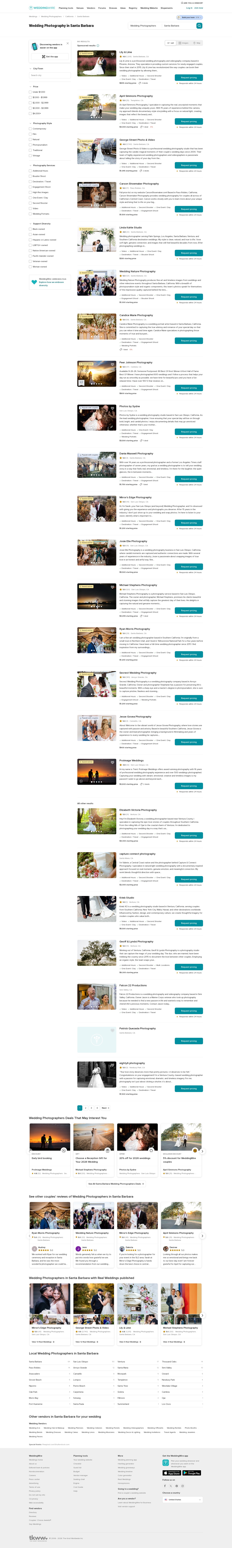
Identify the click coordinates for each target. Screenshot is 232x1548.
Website (149, 8)
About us (33, 1464)
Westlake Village (169, 1386)
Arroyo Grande (80, 1367)
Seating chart (79, 1479)
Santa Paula (78, 1404)
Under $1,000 (39, 92)
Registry (133, 8)
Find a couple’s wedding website (132, 1493)
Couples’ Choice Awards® (40, 1520)
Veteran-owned (40, 261)
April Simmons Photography (136, 96)
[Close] (67, 43)
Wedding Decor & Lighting (129, 1432)
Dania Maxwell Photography (136, 453)
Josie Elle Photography (133, 541)
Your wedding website (82, 1460)
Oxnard (165, 1373)
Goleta (121, 1392)
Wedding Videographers (133, 1428)
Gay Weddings (35, 1524)
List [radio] (172, 43)
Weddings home (36, 1460)
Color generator (125, 1475)
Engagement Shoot (42, 187)
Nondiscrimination (36, 1471)
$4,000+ (37, 113)
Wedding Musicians (106, 1432)
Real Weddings (124, 1479)
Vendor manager (80, 1475)
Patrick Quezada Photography (137, 1028)
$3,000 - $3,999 (40, 108)
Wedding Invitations (152, 1432)
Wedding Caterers (94, 1428)
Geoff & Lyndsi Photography (136, 941)
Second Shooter (40, 203)
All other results (85, 803)
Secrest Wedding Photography (137, 672)
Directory (33, 1512)
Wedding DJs (34, 1428)
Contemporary (39, 128)
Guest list (77, 1467)
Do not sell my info (37, 1495)
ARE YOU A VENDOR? (193, 3)
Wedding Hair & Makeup (54, 1428)
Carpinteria (78, 1392)
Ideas (123, 8)
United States (175, 1499)
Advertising (33, 1483)
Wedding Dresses (53, 1432)
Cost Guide (78, 1487)
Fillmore (121, 1398)
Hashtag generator (126, 1464)
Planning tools (66, 8)
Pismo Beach (79, 1386)
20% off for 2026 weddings (134, 1158)
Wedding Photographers (51, 16)
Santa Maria (123, 1367)
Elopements (167, 8)
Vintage (36, 155)
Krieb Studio (126, 897)
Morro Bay (33, 1398)
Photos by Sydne (129, 406)
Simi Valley (167, 1367)
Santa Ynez (123, 1386)
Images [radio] (185, 43)
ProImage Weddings (131, 760)
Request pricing (189, 77)
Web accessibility (36, 1503)
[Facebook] (164, 1486)
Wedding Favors (36, 1436)
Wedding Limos (88, 1432)
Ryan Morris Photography (134, 629)
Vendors (91, 8)
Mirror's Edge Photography (135, 497)
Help (75, 1491)
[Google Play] (191, 1475)
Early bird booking (42, 1158)
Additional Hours (40, 170)
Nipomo (32, 1386)
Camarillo (77, 1373)
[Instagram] (182, 1486)
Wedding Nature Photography (137, 271)
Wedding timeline (125, 1471)
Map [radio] (198, 43)
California (69, 16)
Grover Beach (35, 1380)
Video (35, 208)
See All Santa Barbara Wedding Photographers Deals (114, 1184)
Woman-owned (40, 266)
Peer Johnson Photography (135, 362)
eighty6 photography (132, 1063)
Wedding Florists (113, 1428)
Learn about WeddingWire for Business (134, 1502)
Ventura (121, 1361)
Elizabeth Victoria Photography (138, 810)
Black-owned (39, 229)
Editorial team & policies (39, 1467)
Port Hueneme (35, 1404)
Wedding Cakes (71, 1432)
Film (34, 134)
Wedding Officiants (155, 1428)
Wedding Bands (35, 1432)
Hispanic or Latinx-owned (44, 239)
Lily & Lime (125, 52)
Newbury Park (168, 1380)
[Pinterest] (176, 1486)
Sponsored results (86, 45)
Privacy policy (34, 1491)
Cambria (166, 1392)
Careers (32, 1475)
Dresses (113, 8)
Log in (189, 8)
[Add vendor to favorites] (112, 54)
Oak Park (33, 1392)
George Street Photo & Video (137, 140)
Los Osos (166, 1404)
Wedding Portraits (41, 214)
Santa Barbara (35, 1361)
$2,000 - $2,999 (40, 102)
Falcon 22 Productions (133, 985)
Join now (198, 8)
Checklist (77, 1464)
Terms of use (34, 1487)
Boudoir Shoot (39, 176)
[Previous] (29, 1151)
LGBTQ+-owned (40, 245)
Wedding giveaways (126, 1467)
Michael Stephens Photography (138, 585)
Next (104, 1108)
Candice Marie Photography (136, 315)
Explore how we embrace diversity (51, 284)
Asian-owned (39, 234)
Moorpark (122, 1373)
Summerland (123, 1404)
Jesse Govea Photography (135, 716)
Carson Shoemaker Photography (139, 183)
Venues (80, 8)
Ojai (163, 1398)
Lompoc (77, 1380)
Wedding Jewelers (187, 1432)
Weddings (33, 16)
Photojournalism (40, 145)
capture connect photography (137, 854)
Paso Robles (34, 1367)
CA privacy (33, 1499)
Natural (36, 139)
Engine (76, 1483)
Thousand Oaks (169, 1361)
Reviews (32, 1516)
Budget (76, 1471)
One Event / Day (40, 197)
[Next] (202, 1151)
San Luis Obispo (80, 1361)
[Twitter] (170, 1486)
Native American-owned (44, 250)
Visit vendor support (126, 1506)
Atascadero (34, 1373)
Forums (102, 8)
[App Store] (171, 1475)
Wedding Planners (75, 1428)
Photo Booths (191, 1428)
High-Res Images (40, 192)
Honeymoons (124, 1483)
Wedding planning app (127, 1460)
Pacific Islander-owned (43, 256)
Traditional (37, 150)
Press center (34, 1479)
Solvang (77, 1398)
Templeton (123, 1380)
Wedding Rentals (174, 1428)
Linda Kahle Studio (130, 227)
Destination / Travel (42, 181)
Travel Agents (170, 1432)
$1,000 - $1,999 (40, 97)
